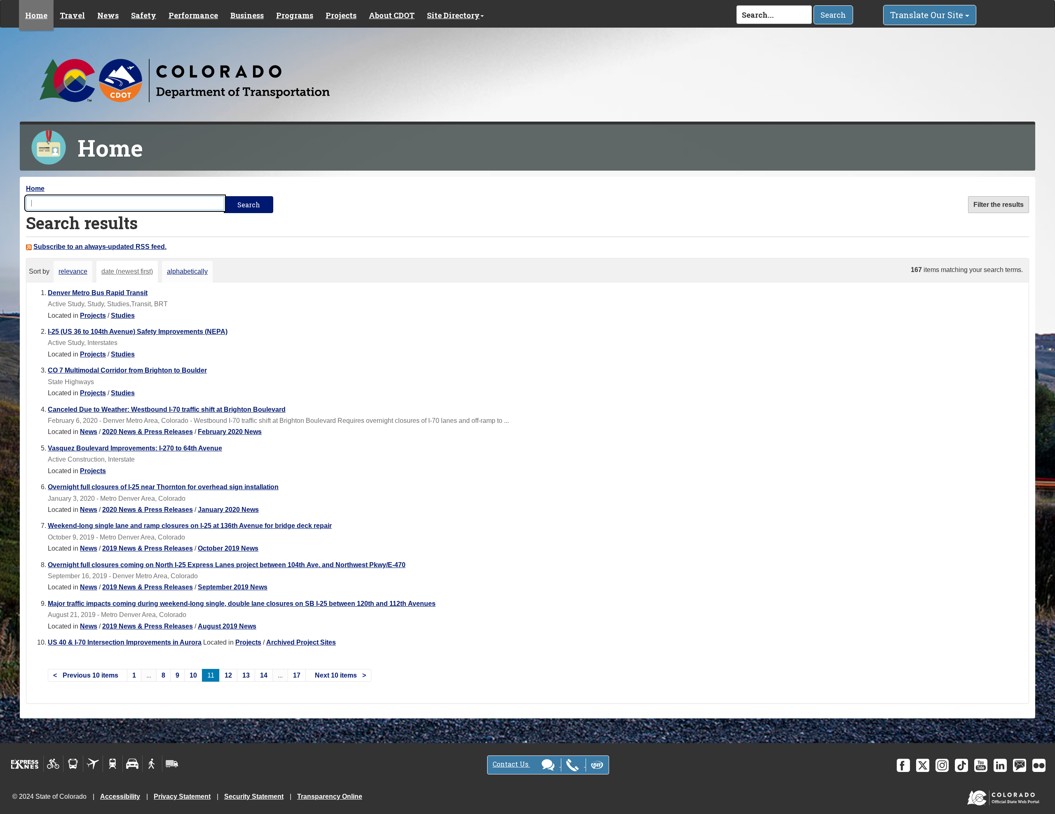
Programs (294, 15)
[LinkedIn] (1000, 765)
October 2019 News (228, 548)
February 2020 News (230, 431)
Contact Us (511, 764)
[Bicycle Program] (53, 763)
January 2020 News (228, 509)
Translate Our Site (927, 14)
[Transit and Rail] (73, 763)
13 (246, 675)
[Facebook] (903, 765)
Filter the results (998, 204)
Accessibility (120, 796)
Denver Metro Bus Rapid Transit (98, 292)
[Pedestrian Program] (152, 763)
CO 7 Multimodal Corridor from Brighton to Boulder (127, 370)
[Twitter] (923, 765)
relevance (73, 271)
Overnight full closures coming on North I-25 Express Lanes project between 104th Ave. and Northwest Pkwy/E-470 (227, 564)
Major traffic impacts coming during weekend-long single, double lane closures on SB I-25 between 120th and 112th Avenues (242, 603)
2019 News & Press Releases (147, 548)
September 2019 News (232, 587)
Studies (123, 315)
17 (296, 675)
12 (228, 675)
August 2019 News (227, 626)
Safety (143, 15)
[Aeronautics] (93, 763)
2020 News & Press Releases (147, 431)
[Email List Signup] (1019, 765)
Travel (72, 15)
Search (833, 15)
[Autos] (132, 763)
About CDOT (392, 15)
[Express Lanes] (25, 763)
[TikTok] (961, 765)
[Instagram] (942, 765)
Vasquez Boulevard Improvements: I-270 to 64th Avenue (135, 448)
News (108, 15)
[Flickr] (1039, 765)
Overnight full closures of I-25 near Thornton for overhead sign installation (163, 486)
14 (263, 675)
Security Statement (254, 796)
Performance (193, 15)
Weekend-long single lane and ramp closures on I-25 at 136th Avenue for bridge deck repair (190, 525)
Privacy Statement (182, 796)
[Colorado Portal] (1005, 796)
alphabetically (187, 271)
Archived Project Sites (301, 642)
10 (193, 675)
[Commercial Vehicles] (172, 763)
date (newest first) (127, 271)
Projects (341, 15)
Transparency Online (329, 796)
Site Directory (453, 15)
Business (247, 15)
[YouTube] (981, 765)
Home (36, 15)
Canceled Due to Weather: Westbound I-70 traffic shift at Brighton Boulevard (167, 409)
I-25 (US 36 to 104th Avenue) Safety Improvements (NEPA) (137, 331)
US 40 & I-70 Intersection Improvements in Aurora (125, 642)
